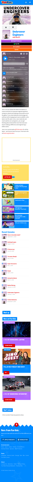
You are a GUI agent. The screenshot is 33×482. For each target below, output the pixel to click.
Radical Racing (11, 285)
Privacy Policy (21, 464)
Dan (21, 455)
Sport (6, 447)
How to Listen (10, 455)
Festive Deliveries (12, 300)
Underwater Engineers (13, 292)
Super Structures (12, 264)
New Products (18, 449)
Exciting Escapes (11, 242)
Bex (24, 455)
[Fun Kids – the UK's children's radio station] (8, 2)
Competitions (20, 447)
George (17, 455)
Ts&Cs (15, 464)
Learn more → (9, 345)
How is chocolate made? (13, 235)
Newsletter (24, 440)
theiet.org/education (8, 133)
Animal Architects (12, 278)
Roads (9, 271)
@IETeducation (19, 129)
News (2, 447)
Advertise (10, 464)
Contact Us (4, 464)
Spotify (17, 44)
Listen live (7, 177)
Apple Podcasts (17, 41)
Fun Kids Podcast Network (8, 466)
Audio (10, 447)
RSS (17, 49)
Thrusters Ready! (12, 256)
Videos (14, 447)
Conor (27, 455)
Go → (6, 373)
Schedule (3, 455)
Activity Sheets (5, 449)
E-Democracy (10, 249)
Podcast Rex (19, 466)
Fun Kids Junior (5, 457)
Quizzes (12, 449)
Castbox (17, 47)
